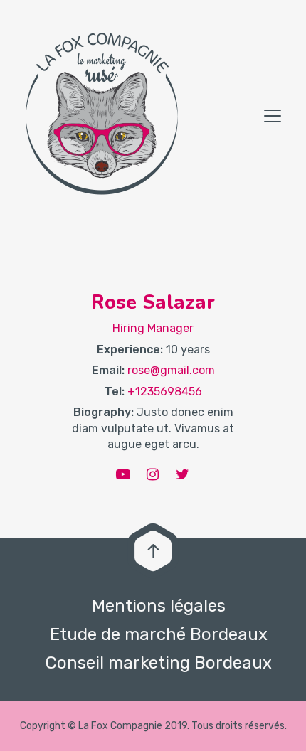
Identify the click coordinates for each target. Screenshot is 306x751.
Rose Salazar (153, 302)
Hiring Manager (153, 328)
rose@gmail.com (171, 370)
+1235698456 (164, 391)
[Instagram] (153, 474)
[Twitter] (183, 474)
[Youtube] (123, 474)
